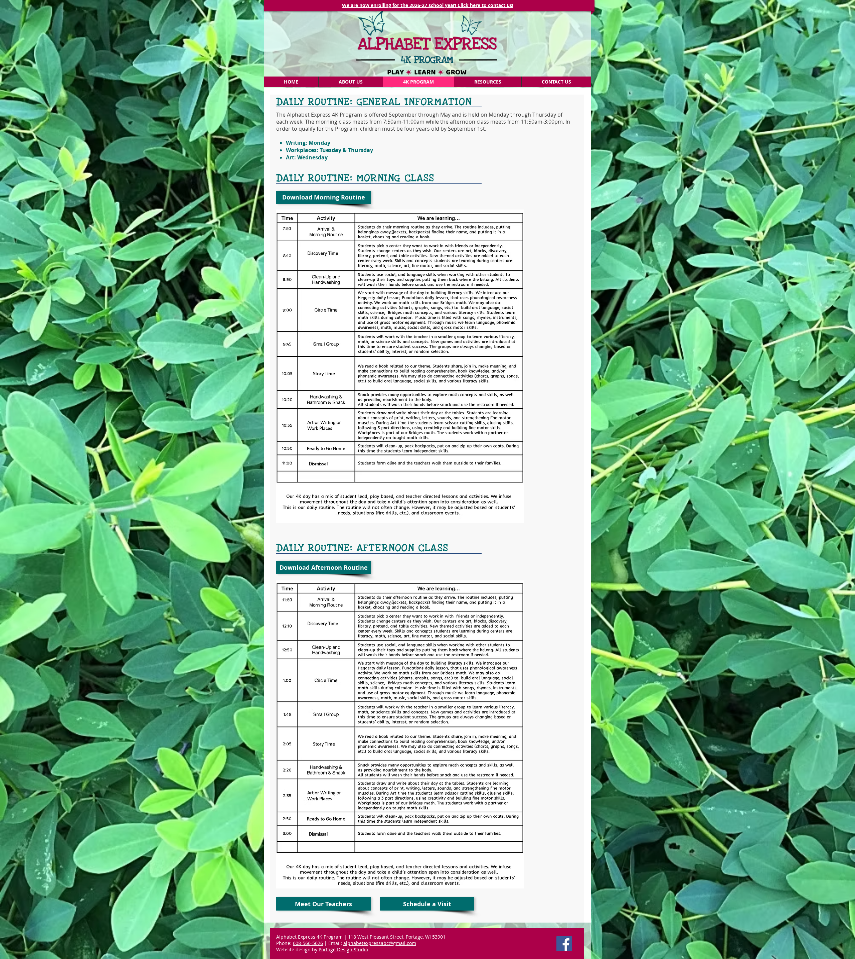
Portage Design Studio (343, 949)
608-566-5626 (308, 943)
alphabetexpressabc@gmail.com (379, 943)
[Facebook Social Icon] (564, 943)
